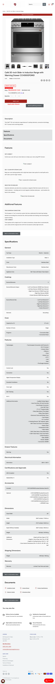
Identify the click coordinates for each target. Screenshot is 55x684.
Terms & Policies (7, 663)
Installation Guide (11, 588)
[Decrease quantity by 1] (12, 96)
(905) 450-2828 (7, 646)
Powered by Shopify (7, 679)
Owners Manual (25, 588)
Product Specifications (42, 588)
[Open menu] (3, 4)
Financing (5, 658)
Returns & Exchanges (8, 660)
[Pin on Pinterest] (44, 80)
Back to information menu (11, 233)
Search (4, 656)
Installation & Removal (8, 665)
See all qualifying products (35, 105)
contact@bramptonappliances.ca (11, 649)
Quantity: (7, 96)
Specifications (9, 135)
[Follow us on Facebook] (4, 674)
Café (6, 78)
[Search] (44, 4)
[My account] (49, 4)
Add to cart (16, 101)
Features (7, 131)
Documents (8, 139)
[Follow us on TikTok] (9, 674)
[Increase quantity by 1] (19, 96)
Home (4, 11)
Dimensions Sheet (26, 592)
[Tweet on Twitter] (47, 80)
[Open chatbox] (3, 681)
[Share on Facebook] (42, 80)
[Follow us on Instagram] (6, 674)
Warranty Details (11, 592)
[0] (52, 4)
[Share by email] (49, 80)
